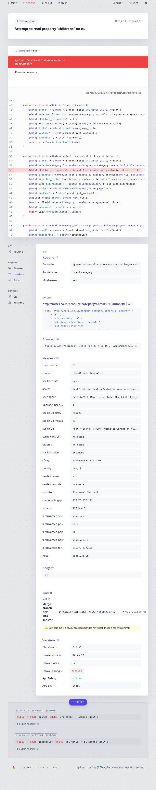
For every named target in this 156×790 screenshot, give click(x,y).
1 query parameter (28, 724)
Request (12, 262)
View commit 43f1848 (135, 612)
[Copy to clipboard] (137, 264)
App (10, 246)
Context (13, 291)
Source (27, 767)
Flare (102, 767)
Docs (41, 767)
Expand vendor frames (29, 50)
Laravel (55, 767)
